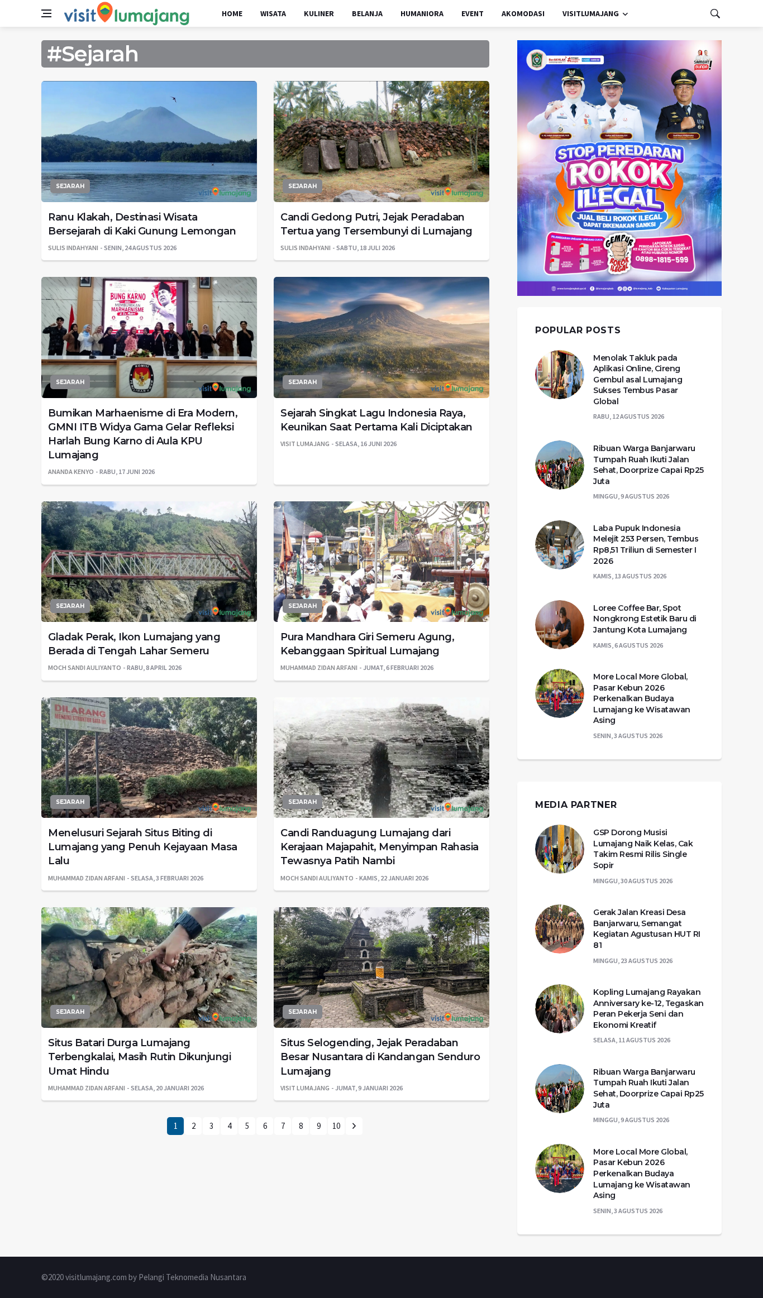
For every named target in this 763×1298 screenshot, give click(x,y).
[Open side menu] (46, 13)
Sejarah (70, 186)
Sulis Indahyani (73, 247)
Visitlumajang (590, 13)
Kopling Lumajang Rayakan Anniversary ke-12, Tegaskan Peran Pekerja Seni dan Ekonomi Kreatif (648, 1008)
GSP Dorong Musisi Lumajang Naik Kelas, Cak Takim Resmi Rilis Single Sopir (643, 848)
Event (472, 13)
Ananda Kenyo (71, 471)
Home (232, 13)
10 (336, 1125)
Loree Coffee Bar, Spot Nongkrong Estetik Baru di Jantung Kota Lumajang (645, 619)
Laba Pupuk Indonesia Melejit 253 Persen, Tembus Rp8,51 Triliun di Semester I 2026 (645, 544)
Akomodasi (523, 13)
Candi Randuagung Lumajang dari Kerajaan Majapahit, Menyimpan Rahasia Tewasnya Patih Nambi (379, 847)
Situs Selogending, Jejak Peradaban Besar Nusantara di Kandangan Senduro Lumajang (380, 1057)
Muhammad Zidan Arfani (318, 667)
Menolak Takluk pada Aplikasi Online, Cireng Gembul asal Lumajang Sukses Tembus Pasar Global (637, 379)
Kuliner (319, 13)
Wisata (273, 13)
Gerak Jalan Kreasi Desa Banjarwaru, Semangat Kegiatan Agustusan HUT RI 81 (646, 928)
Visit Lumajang (305, 443)
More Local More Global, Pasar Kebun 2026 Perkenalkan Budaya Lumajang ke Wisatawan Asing (641, 698)
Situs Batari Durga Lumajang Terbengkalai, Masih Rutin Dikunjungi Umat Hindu (139, 1057)
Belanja (367, 13)
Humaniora (422, 13)
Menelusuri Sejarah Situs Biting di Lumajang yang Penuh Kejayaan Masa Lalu (142, 847)
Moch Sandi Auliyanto (84, 667)
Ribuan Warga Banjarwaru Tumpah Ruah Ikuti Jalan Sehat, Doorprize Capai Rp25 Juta (648, 464)
